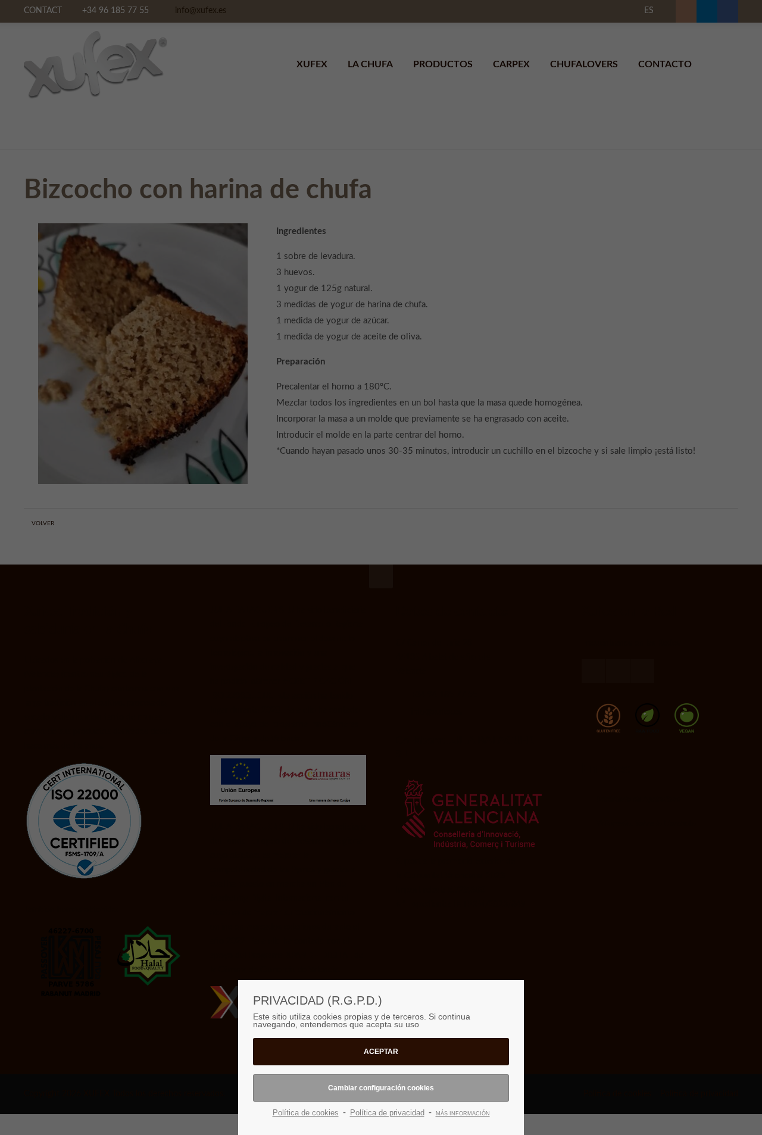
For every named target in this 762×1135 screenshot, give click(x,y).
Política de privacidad (387, 1112)
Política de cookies (306, 1112)
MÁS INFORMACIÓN (463, 1114)
